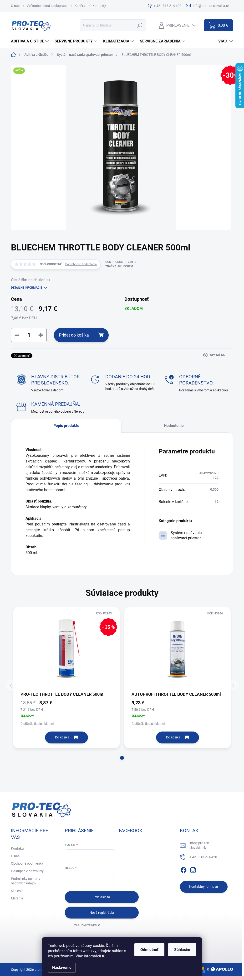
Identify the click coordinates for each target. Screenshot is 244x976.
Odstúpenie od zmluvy (27, 871)
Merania (17, 898)
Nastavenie (61, 967)
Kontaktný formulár (203, 886)
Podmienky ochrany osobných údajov (25, 881)
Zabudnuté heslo (87, 925)
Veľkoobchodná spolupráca (47, 6)
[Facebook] (183, 869)
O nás (15, 6)
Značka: (119, 266)
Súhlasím (182, 949)
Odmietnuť (149, 949)
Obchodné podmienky (27, 863)
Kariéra (80, 6)
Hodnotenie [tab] (174, 425)
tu (103, 956)
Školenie (17, 891)
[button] (122, 758)
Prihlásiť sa (102, 897)
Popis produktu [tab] (66, 425)
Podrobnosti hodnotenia (81, 264)
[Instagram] (193, 869)
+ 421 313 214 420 (203, 857)
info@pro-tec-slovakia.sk (199, 845)
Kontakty (99, 6)
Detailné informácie (26, 287)
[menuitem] (30, 41)
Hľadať (140, 25)
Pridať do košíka (74, 334)
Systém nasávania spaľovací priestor (186, 535)
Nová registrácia (102, 912)
